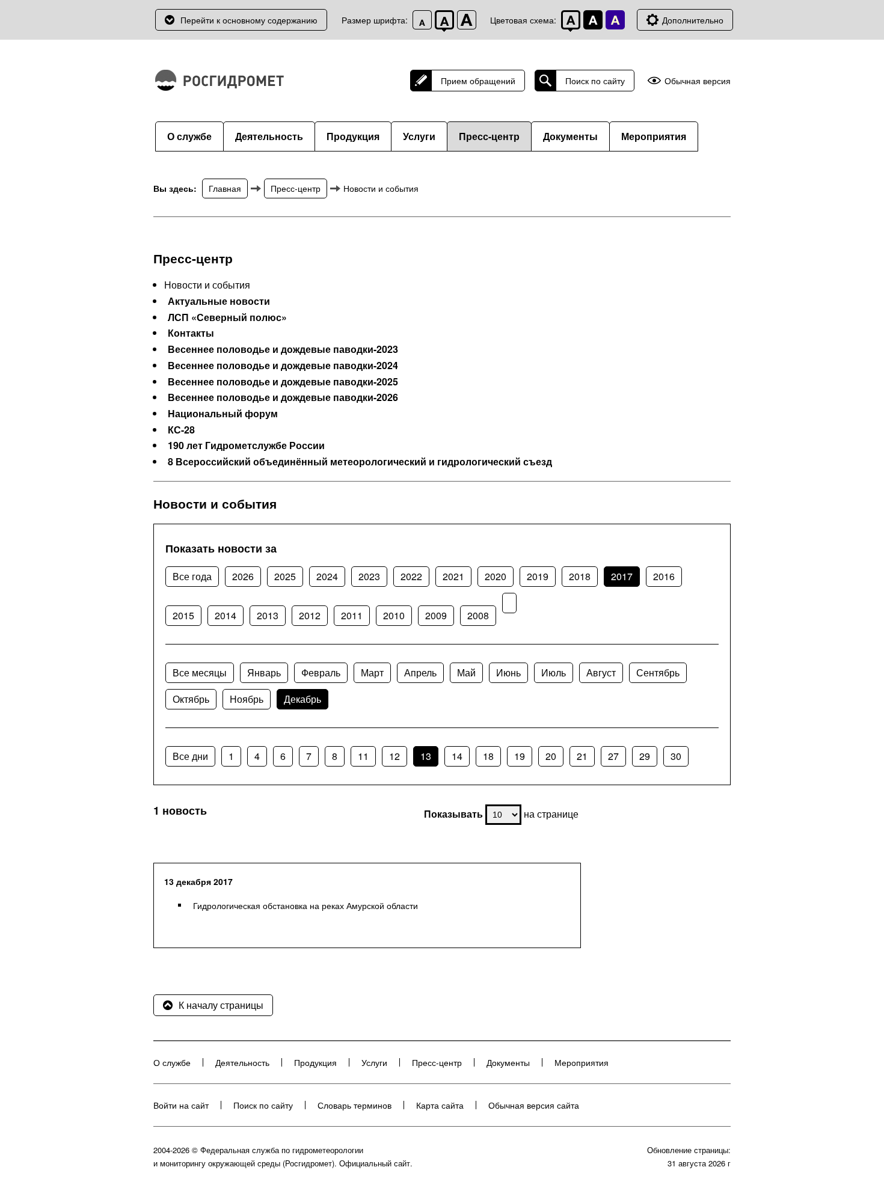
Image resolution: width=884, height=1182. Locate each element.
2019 (537, 576)
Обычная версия (698, 81)
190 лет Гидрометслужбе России (246, 445)
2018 (580, 576)
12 (394, 756)
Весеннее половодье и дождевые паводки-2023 (283, 349)
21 (582, 756)
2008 (478, 615)
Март (372, 672)
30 (676, 756)
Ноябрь (246, 699)
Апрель (420, 672)
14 (457, 756)
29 (644, 756)
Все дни (190, 756)
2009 (436, 615)
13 (425, 756)
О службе (189, 136)
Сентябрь (658, 672)
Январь (264, 672)
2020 (495, 576)
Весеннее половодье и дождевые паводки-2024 (283, 365)
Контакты (191, 333)
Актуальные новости (219, 301)
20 (550, 756)
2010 (394, 615)
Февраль (320, 672)
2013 (267, 615)
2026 (243, 576)
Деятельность (269, 136)
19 (519, 756)
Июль (553, 672)
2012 (310, 615)
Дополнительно (692, 20)
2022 (411, 576)
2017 (622, 576)
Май (466, 672)
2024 (327, 576)
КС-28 (181, 429)
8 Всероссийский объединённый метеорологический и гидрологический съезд (360, 461)
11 (363, 756)
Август (601, 672)
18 (488, 756)
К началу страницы (221, 1005)
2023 (369, 576)
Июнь (508, 672)
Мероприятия (653, 136)
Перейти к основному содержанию (249, 20)
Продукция (353, 136)
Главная (225, 188)
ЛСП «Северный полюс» (227, 317)
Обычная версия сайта (533, 1105)
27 (613, 756)
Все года (192, 576)
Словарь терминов (354, 1105)
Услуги (419, 136)
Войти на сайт (181, 1105)
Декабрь (302, 699)
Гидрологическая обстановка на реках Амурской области (305, 905)
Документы (570, 136)
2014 (225, 615)
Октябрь (191, 699)
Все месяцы (200, 672)
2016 (664, 576)
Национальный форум (223, 413)
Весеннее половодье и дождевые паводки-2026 (283, 397)
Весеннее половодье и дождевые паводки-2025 (283, 381)
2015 (183, 615)
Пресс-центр (489, 136)
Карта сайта (440, 1105)
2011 (352, 615)
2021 (453, 576)
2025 (285, 576)
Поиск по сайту (595, 81)
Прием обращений (478, 81)
